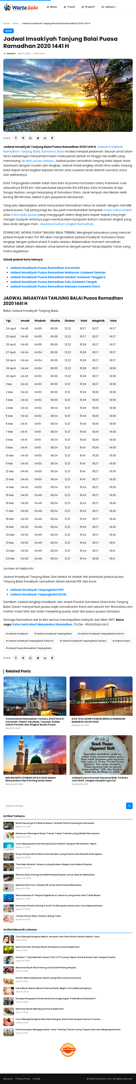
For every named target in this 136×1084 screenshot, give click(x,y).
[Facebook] (16, 138)
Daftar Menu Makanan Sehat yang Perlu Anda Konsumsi (48, 978)
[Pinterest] (52, 138)
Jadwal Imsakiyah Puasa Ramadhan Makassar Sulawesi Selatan (58, 272)
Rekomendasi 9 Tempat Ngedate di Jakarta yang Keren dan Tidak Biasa (58, 895)
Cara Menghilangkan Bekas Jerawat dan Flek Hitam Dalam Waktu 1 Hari (58, 936)
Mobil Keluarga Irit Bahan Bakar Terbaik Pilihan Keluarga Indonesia (55, 823)
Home (6, 23)
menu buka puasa (24, 215)
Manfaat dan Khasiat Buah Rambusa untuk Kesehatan (48, 947)
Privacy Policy (23, 1078)
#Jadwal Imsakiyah (17, 633)
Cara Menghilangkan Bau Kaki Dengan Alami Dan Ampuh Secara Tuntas (58, 1019)
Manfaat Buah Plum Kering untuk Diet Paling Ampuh (46, 967)
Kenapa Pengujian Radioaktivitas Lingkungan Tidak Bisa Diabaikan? (56, 998)
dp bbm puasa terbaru (37, 161)
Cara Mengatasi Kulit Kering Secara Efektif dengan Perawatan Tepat (56, 843)
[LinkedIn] (45, 138)
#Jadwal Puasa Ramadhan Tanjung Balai (28, 648)
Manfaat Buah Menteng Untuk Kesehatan (40, 1009)
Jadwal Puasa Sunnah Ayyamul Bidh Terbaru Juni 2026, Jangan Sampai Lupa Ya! (100, 779)
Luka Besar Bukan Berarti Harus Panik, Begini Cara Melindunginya (54, 988)
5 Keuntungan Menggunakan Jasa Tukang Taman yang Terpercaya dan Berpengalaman (68, 1029)
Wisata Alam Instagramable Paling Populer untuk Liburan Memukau (55, 874)
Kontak (36, 1078)
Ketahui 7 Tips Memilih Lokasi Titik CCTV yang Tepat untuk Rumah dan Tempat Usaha (65, 957)
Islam (16, 23)
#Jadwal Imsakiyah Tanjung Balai (52, 633)
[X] (23, 138)
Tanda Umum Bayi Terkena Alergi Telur (38, 916)
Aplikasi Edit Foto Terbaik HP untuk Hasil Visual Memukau (49, 885)
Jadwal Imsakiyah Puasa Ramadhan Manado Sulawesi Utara (55, 286)
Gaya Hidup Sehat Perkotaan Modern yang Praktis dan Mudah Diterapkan (59, 854)
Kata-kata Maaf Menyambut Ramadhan (42, 624)
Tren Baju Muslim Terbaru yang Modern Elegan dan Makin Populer (54, 864)
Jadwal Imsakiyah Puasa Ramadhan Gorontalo (45, 268)
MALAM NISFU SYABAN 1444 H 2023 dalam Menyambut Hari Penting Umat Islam (30, 779)
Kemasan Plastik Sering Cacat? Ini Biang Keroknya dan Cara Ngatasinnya (59, 905)
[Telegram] (38, 138)
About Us (8, 1078)
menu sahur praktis (118, 210)
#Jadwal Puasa (121, 640)
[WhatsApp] (30, 138)
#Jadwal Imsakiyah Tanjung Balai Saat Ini (101, 633)
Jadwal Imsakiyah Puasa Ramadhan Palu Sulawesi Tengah (53, 282)
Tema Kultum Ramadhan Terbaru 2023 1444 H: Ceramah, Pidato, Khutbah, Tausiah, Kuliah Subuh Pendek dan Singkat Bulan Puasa (34, 721)
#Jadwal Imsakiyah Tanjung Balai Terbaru (83, 640)
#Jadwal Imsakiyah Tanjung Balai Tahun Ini (29, 640)
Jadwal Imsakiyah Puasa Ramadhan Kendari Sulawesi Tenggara (57, 277)
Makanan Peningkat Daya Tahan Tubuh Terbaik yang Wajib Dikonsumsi (58, 833)
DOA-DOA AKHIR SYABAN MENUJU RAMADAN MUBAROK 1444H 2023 (98, 720)
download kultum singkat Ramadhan (67, 224)
